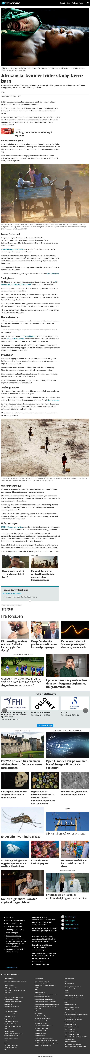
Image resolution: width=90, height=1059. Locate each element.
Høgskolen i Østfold (10, 1016)
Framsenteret (8, 1004)
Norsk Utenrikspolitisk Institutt (44, 1038)
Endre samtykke (11, 967)
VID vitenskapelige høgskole (73, 1044)
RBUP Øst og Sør (69, 983)
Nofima (37, 1011)
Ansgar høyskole (9, 978)
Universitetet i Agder (70, 1022)
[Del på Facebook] (2, 609)
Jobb (81, 3)
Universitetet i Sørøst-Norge (72, 1034)
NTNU (36, 990)
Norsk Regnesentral (40, 1033)
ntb (3, 605)
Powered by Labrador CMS (45, 1056)
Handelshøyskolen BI (10, 1009)
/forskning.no (70, 921)
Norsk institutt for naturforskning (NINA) (46, 1040)
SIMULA (67, 990)
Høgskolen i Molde (9, 1014)
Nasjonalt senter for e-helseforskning (45, 1001)
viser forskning (53, 400)
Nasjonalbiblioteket (40, 992)
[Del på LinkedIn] (8, 609)
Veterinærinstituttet (70, 1041)
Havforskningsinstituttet (11, 1011)
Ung (68, 3)
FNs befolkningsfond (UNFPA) (12, 249)
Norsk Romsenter (40, 1035)
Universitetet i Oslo (70, 1029)
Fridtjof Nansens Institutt (11, 1006)
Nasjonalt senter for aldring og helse (45, 999)
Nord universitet (39, 1013)
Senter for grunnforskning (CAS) (74, 995)
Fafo (5, 994)
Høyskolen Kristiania (10, 1024)
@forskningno (70, 917)
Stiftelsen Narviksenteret (72, 1007)
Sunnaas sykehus (69, 1009)
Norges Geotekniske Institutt (43, 1018)
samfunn (10, 605)
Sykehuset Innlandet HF (71, 1012)
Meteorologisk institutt (11, 1038)
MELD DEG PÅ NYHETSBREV (12, 593)
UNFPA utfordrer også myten (12, 527)
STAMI (66, 1002)
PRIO (66, 981)
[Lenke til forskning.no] (28, 2)
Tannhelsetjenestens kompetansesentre (76, 1014)
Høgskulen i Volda (9, 1019)
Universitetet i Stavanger (71, 1032)
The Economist (53, 274)
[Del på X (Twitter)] (5, 609)
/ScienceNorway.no (71, 928)
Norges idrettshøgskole (41, 1028)
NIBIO (6, 1043)
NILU (5, 1049)
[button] (4, 710)
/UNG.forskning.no (71, 924)
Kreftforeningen (9, 1031)
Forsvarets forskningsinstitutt (13, 1001)
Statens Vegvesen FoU (71, 1004)
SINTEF (67, 993)
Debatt (62, 3)
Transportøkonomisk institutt (73, 1017)
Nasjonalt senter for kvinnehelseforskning (47, 1004)
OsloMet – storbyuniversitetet (43, 1045)
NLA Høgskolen (39, 978)
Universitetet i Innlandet (71, 1027)
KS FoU (6, 1028)
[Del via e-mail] (11, 609)
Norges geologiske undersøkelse (44, 1025)
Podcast (75, 3)
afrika (18, 605)
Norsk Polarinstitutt (40, 1030)
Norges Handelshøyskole (42, 1020)
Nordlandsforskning (40, 1016)
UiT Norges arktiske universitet (73, 1019)
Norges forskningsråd (41, 1023)
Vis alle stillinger (45, 725)
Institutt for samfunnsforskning (13, 1026)
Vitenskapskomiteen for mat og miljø (75, 1046)
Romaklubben (30, 336)
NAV (5, 1040)
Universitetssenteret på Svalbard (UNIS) (76, 1036)
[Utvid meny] (88, 3)
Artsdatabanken (9, 985)
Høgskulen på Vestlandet (11, 1021)
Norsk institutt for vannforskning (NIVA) (46, 1043)
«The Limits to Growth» (15, 339)
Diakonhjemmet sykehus (11, 988)
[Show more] (30, 601)
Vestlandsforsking (70, 1039)
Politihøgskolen (69, 978)
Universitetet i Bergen (71, 1024)
